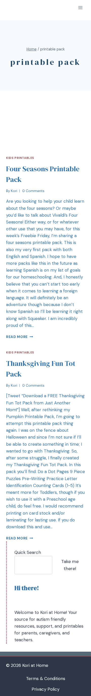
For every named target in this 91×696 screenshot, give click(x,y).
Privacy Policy (45, 689)
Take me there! (70, 565)
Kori (14, 191)
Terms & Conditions (45, 678)
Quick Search (27, 552)
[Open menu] (80, 7)
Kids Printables (20, 158)
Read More (17, 337)
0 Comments (33, 191)
